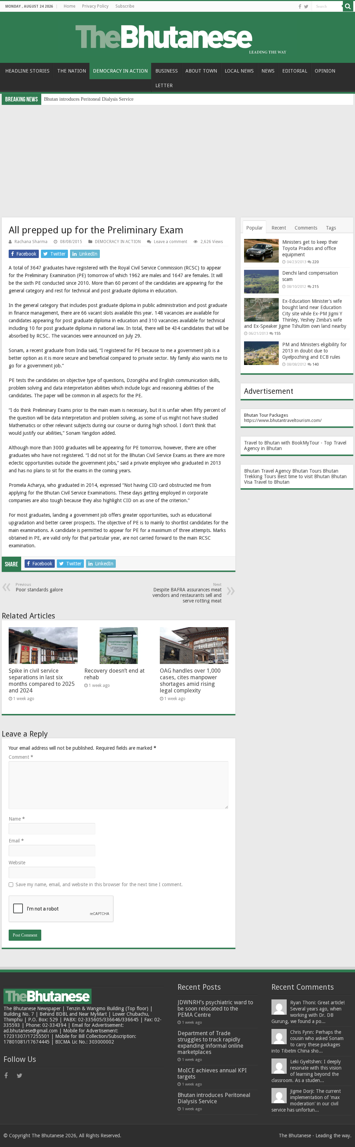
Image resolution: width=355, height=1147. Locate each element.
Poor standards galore (39, 587)
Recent (278, 228)
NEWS (268, 71)
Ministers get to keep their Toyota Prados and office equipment (310, 248)
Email (16, 840)
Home (69, 6)
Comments (306, 228)
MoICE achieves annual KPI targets (212, 1073)
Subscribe (124, 6)
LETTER (164, 85)
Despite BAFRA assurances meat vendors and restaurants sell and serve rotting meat (187, 593)
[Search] (348, 6)
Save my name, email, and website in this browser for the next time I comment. (99, 884)
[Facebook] (300, 6)
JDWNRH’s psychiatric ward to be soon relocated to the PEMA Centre (215, 1008)
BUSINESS (166, 71)
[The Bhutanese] (177, 36)
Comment (21, 757)
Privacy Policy (95, 6)
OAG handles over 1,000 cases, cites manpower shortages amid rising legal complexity (190, 680)
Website (17, 862)
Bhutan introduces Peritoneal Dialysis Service (88, 99)
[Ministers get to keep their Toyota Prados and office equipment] (261, 251)
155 (277, 333)
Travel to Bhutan (271, 482)
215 (315, 286)
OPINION (325, 71)
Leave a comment (170, 241)
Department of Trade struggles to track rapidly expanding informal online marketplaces (210, 1042)
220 (315, 262)
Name (17, 819)
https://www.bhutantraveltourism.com (282, 420)
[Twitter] (306, 6)
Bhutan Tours (306, 471)
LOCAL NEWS (239, 71)
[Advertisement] (177, 157)
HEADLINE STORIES (27, 71)
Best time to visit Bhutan (303, 476)
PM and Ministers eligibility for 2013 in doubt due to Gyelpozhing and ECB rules (314, 351)
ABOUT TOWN (201, 71)
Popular (254, 228)
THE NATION (71, 71)
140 (315, 364)
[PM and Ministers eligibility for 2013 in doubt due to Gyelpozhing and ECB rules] (261, 353)
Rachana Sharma (31, 241)
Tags (331, 228)
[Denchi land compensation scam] (261, 281)
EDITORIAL (294, 71)
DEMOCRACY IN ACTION (120, 71)
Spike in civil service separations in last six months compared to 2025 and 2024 (42, 680)
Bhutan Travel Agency (267, 471)
